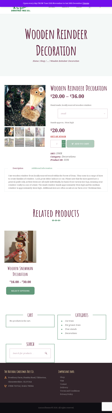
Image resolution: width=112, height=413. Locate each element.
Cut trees (69, 321)
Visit (62, 381)
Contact (63, 384)
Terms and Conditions (70, 391)
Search (47, 353)
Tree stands (71, 329)
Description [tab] (18, 168)
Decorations (69, 156)
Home (36, 61)
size (54, 110)
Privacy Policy (66, 394)
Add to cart (82, 144)
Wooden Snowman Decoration (20, 271)
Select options (20, 291)
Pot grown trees (73, 325)
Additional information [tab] (42, 168)
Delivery (64, 387)
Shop (42, 61)
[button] (41, 89)
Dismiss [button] (86, 3)
